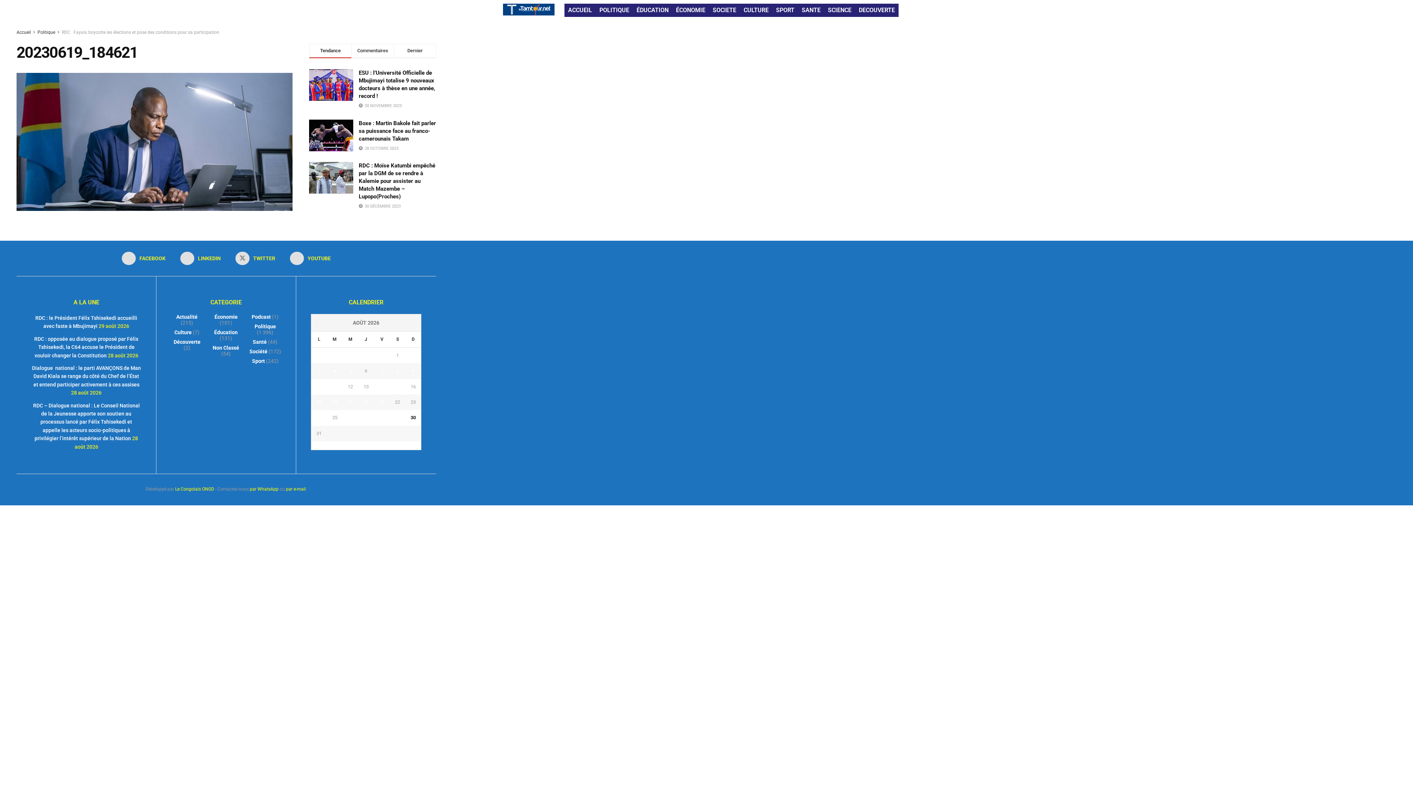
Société (258, 351)
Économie (226, 317)
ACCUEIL (580, 10)
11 (334, 386)
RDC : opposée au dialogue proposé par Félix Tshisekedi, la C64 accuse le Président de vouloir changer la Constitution (86, 347)
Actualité (187, 317)
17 (319, 402)
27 (366, 417)
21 (382, 402)
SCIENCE (839, 10)
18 (334, 402)
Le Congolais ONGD (194, 489)
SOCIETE (724, 10)
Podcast (261, 317)
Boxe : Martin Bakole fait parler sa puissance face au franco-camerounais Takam (397, 131)
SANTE (811, 10)
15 (397, 386)
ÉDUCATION (653, 10)
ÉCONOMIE (690, 10)
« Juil (364, 445)
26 (350, 417)
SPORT (785, 10)
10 (319, 386)
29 (397, 417)
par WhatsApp (264, 489)
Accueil (24, 32)
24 (319, 417)
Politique (46, 32)
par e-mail (296, 489)
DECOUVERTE (877, 10)
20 (366, 402)
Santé (260, 342)
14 (382, 386)
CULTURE (756, 10)
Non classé (226, 348)
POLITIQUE (614, 10)
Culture (183, 332)
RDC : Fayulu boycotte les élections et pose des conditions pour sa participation (140, 32)
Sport (258, 361)
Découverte (187, 342)
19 (350, 402)
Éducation (226, 332)
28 (382, 417)
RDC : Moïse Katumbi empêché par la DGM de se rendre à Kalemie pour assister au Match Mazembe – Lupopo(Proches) (397, 181)
